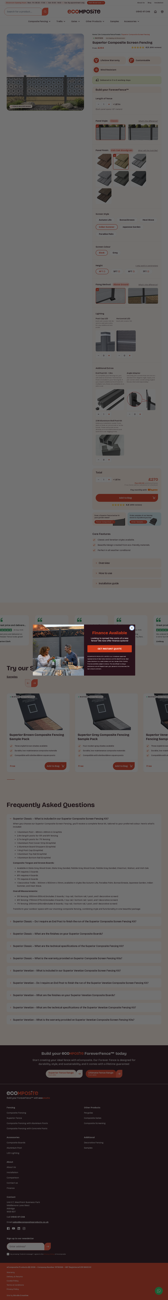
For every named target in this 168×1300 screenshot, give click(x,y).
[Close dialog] (132, 628)
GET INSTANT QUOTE (110, 648)
